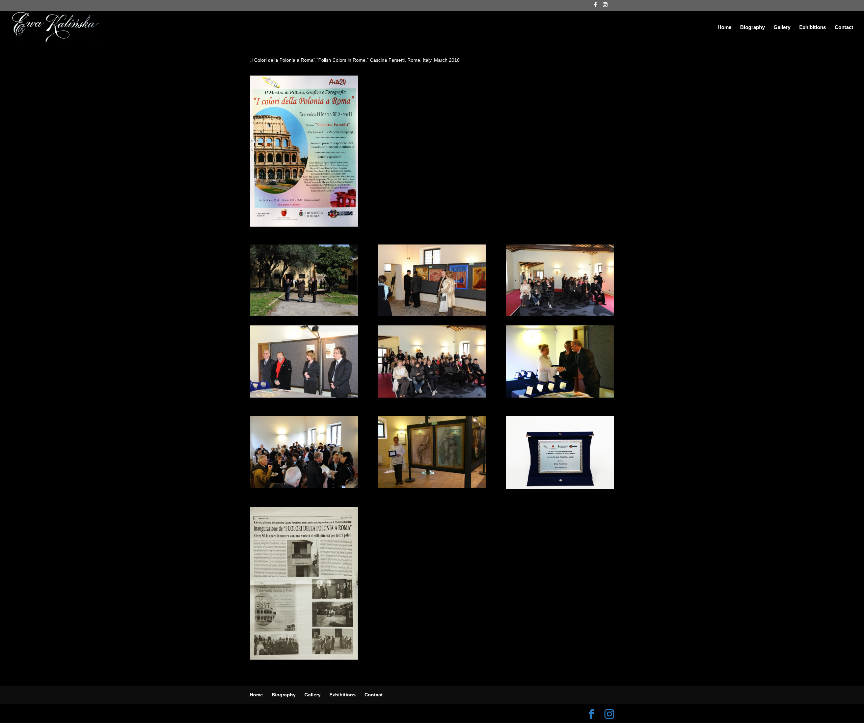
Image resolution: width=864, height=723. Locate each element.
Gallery (782, 27)
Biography (752, 27)
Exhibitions (812, 27)
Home (724, 27)
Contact (844, 27)
